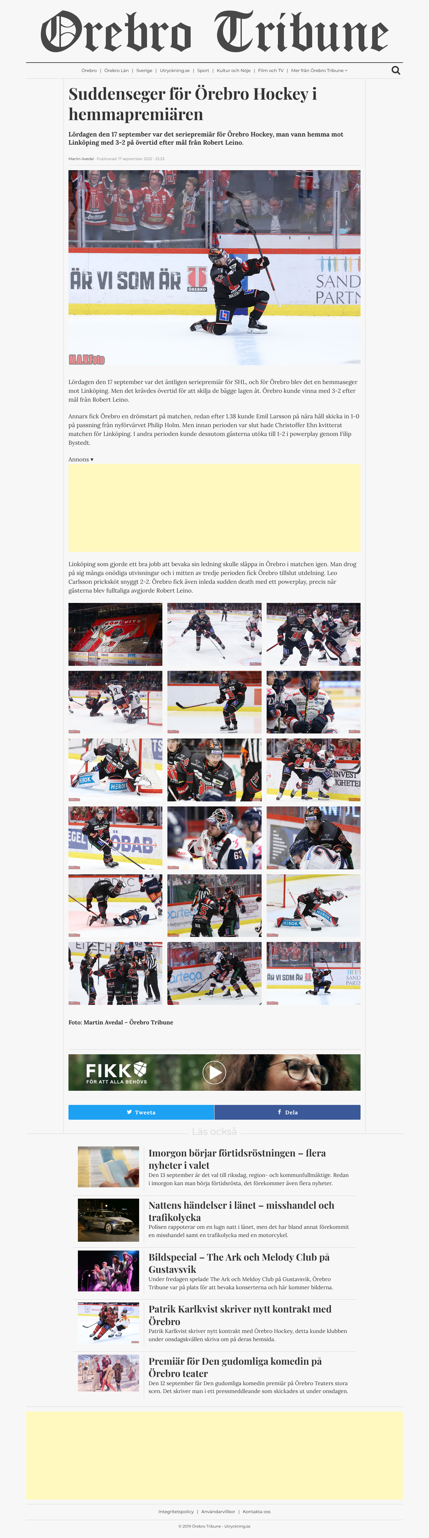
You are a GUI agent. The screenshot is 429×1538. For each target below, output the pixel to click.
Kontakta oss (256, 1511)
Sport (203, 70)
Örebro (89, 70)
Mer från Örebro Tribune (317, 70)
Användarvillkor (218, 1511)
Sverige (144, 70)
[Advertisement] (214, 508)
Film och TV (271, 70)
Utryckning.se (175, 70)
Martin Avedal (81, 159)
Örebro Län (116, 70)
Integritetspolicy (176, 1511)
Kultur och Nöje (234, 70)
